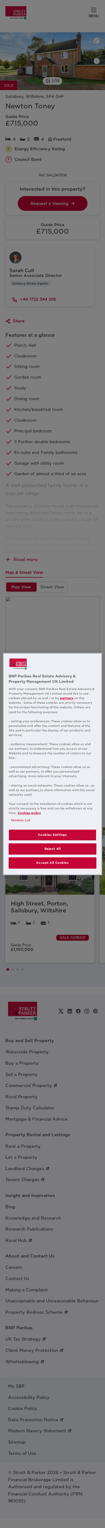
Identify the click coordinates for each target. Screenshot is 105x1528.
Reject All (52, 849)
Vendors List (20, 820)
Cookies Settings (52, 835)
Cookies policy (29, 813)
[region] (53, 764)
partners (67, 698)
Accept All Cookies (52, 863)
